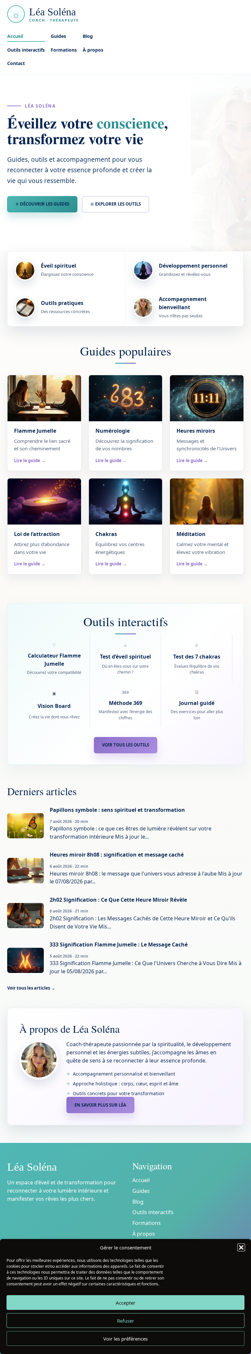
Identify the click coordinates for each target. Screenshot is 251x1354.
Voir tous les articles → (31, 988)
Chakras (106, 534)
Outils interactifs (26, 50)
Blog (88, 36)
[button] (241, 1247)
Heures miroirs (195, 430)
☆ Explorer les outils (115, 204)
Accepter (125, 1302)
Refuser (125, 1320)
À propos (93, 50)
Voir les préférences (125, 1338)
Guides (58, 36)
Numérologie (112, 430)
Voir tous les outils (125, 745)
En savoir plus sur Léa (100, 1105)
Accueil (15, 36)
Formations (64, 50)
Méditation (191, 534)
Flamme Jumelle (35, 430)
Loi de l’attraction (37, 534)
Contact (16, 63)
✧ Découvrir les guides (42, 204)
